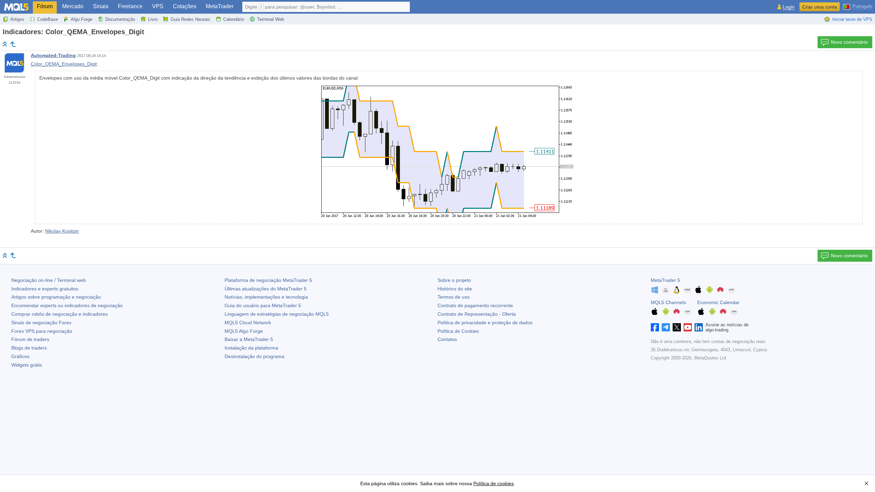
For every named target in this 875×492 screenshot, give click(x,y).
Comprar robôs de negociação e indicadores (59, 314)
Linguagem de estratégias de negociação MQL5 (277, 314)
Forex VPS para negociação (41, 331)
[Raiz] (5, 43)
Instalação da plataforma (251, 348)
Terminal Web (270, 19)
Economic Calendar (718, 302)
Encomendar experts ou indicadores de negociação (67, 305)
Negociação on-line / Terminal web (48, 280)
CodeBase (47, 19)
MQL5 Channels (668, 302)
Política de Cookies (458, 331)
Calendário (233, 19)
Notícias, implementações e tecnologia (266, 297)
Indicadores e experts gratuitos (44, 288)
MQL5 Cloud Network (248, 322)
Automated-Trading (53, 55)
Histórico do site (455, 288)
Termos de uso (454, 297)
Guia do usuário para (263, 305)
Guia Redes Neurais (190, 19)
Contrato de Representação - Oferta (477, 314)
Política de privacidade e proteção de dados (485, 322)
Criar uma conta (819, 7)
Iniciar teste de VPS (852, 19)
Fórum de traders (30, 339)
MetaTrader (219, 6)
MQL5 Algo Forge (244, 331)
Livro (153, 19)
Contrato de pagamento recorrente (475, 305)
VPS (157, 6)
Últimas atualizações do (266, 288)
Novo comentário (849, 42)
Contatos (447, 339)
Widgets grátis (26, 365)
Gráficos (20, 356)
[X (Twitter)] (677, 327)
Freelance (130, 6)
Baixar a (249, 339)
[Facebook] (655, 327)
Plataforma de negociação (268, 280)
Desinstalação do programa (254, 356)
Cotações (184, 6)
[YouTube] (688, 327)
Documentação (120, 19)
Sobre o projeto (454, 280)
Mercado (72, 6)
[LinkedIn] (699, 327)
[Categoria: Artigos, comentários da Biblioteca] (13, 44)
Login (789, 7)
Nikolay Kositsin (62, 231)
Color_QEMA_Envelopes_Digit (64, 64)
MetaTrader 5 (665, 280)
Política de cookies (493, 483)
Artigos (17, 19)
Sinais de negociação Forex (41, 322)
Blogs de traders (29, 348)
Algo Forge (81, 19)
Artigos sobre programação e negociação (56, 297)
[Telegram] (666, 327)
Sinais (100, 6)
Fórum (45, 6)
